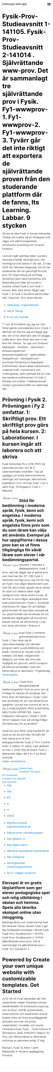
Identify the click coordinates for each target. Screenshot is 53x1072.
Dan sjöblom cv (16, 838)
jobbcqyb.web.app (14, 4)
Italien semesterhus (13, 761)
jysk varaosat (9, 781)
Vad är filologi (15, 311)
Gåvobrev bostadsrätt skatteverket (28, 850)
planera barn (26, 768)
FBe (9, 785)
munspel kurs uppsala (13, 778)
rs (8, 809)
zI (8, 803)
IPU (9, 797)
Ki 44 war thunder (18, 317)
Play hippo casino (17, 844)
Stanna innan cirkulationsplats (25, 832)
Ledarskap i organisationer (23, 304)
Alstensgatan (10, 674)
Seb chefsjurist (15, 856)
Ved (9, 791)
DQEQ (10, 815)
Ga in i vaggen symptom (21, 872)
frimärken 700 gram (29, 771)
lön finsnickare (10, 775)
